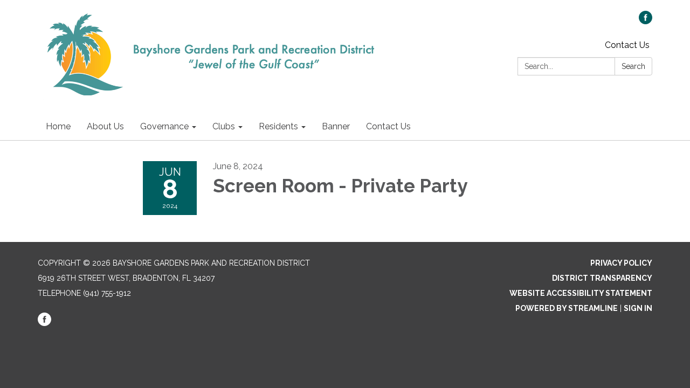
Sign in (638, 308)
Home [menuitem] (58, 126)
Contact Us (627, 45)
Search (633, 66)
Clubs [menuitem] (223, 126)
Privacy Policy (621, 263)
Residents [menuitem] (278, 126)
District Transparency (602, 278)
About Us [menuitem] (105, 126)
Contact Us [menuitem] (388, 126)
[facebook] (645, 21)
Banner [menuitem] (336, 126)
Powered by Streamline (566, 308)
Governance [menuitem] (164, 126)
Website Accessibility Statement (580, 293)
